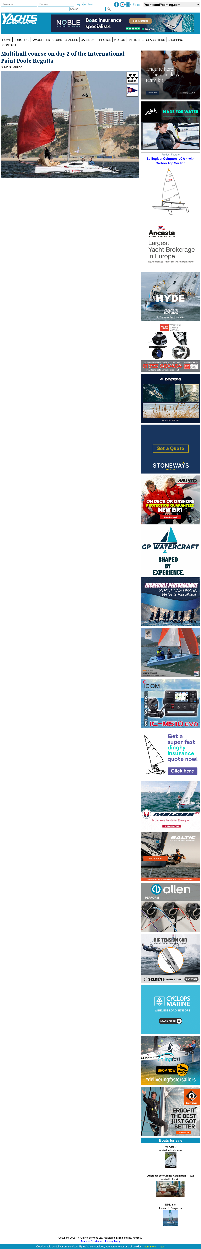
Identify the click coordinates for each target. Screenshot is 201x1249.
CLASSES (71, 40)
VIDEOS (119, 40)
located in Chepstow (170, 1206)
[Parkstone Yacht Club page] (132, 95)
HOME (6, 40)
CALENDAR (89, 40)
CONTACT (9, 45)
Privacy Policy (112, 1241)
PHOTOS (105, 40)
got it (163, 1246)
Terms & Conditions (92, 1241)
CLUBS (57, 40)
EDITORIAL (21, 40)
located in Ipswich (170, 1177)
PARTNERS (135, 40)
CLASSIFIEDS (155, 40)
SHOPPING (175, 40)
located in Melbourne (170, 1148)
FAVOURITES (41, 40)
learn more (150, 1246)
